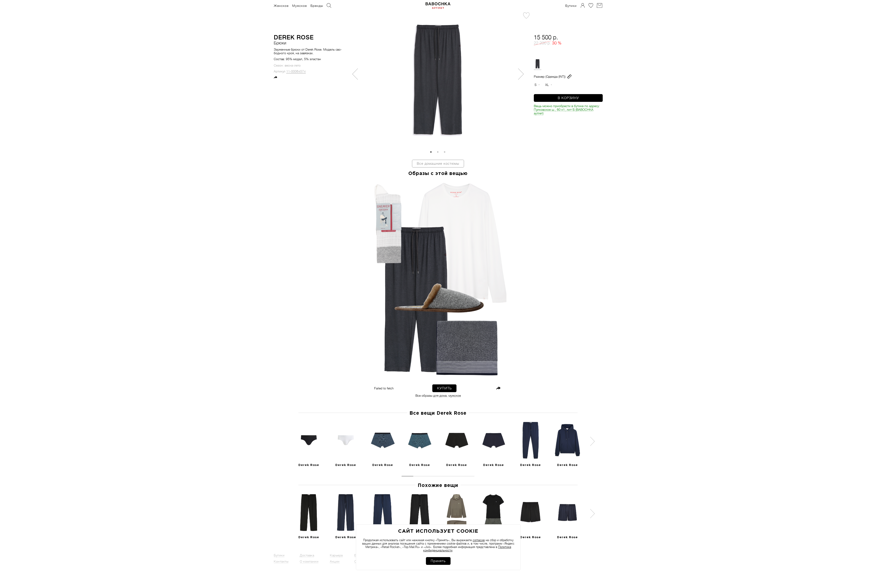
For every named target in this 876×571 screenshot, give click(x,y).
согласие (479, 540)
